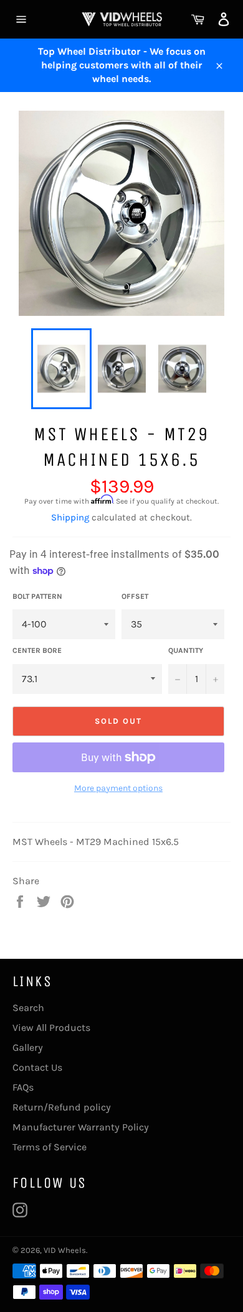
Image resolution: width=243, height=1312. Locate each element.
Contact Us (37, 1067)
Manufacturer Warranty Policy (80, 1127)
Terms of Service (49, 1147)
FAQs (23, 1087)
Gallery (27, 1047)
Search (28, 1008)
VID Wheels (65, 1250)
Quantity (185, 650)
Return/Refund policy (61, 1107)
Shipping (70, 517)
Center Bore (37, 650)
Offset (135, 596)
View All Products (51, 1027)
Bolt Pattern (37, 596)
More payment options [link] (118, 788)
